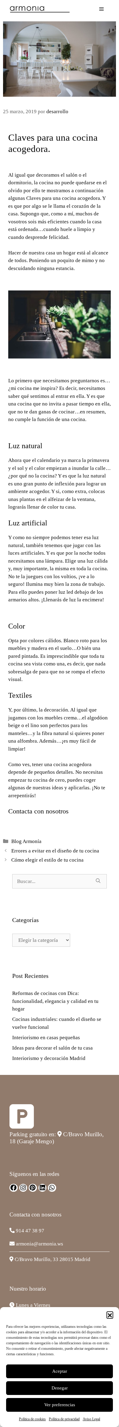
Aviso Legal (91, 1419)
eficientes (58, 222)
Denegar (60, 1388)
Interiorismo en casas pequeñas (46, 1037)
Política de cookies (32, 1419)
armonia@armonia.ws (39, 1244)
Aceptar (59, 1371)
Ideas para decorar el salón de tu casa (52, 1048)
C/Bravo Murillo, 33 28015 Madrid (52, 1259)
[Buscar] (98, 881)
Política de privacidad (64, 1419)
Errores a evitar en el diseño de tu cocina (55, 851)
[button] (110, 1315)
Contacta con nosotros (38, 811)
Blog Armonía (26, 841)
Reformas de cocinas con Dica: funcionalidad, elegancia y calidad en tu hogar (55, 1001)
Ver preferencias (59, 1404)
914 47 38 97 (30, 1231)
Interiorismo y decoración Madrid (48, 1058)
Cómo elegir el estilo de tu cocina (47, 860)
